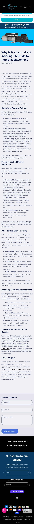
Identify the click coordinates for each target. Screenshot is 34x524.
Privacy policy (7, 519)
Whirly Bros (5, 348)
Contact (18, 522)
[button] (4, 6)
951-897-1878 (22, 441)
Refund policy (28, 516)
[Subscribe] (28, 473)
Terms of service (17, 519)
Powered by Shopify (17, 516)
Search (17, 19)
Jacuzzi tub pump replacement (20, 369)
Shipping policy (28, 519)
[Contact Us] (4, 510)
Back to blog (18, 387)
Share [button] (5, 69)
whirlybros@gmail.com (19, 445)
